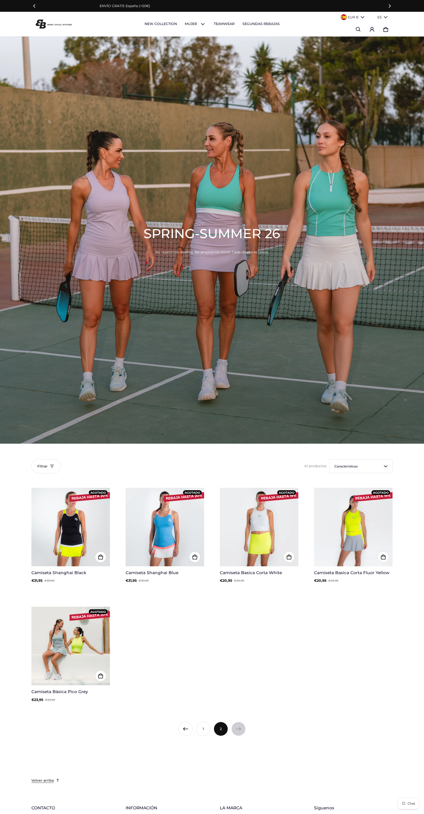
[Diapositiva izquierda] (34, 6)
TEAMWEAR (224, 24)
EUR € (353, 17)
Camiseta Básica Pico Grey (59, 691)
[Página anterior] (185, 729)
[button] (358, 29)
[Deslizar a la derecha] (390, 6)
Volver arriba (42, 780)
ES (379, 17)
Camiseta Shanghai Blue (152, 572)
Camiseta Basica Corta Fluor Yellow (351, 572)
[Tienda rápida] (100, 557)
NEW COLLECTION (161, 24)
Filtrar (42, 466)
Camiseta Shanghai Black (58, 572)
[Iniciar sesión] (372, 29)
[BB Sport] (53, 24)
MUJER (191, 24)
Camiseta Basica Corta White (251, 572)
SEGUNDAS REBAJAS (261, 24)
